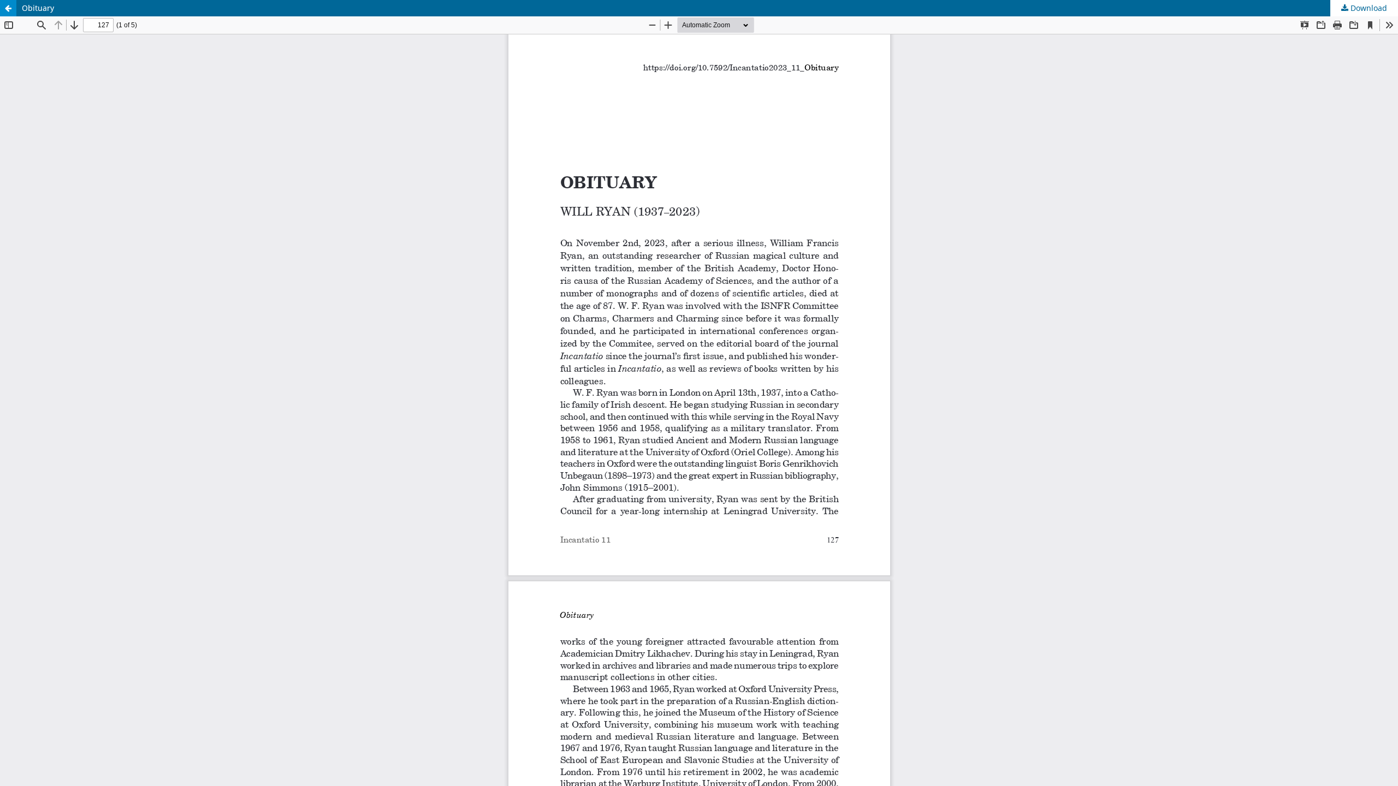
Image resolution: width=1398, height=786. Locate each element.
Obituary (38, 8)
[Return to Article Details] (8, 8)
